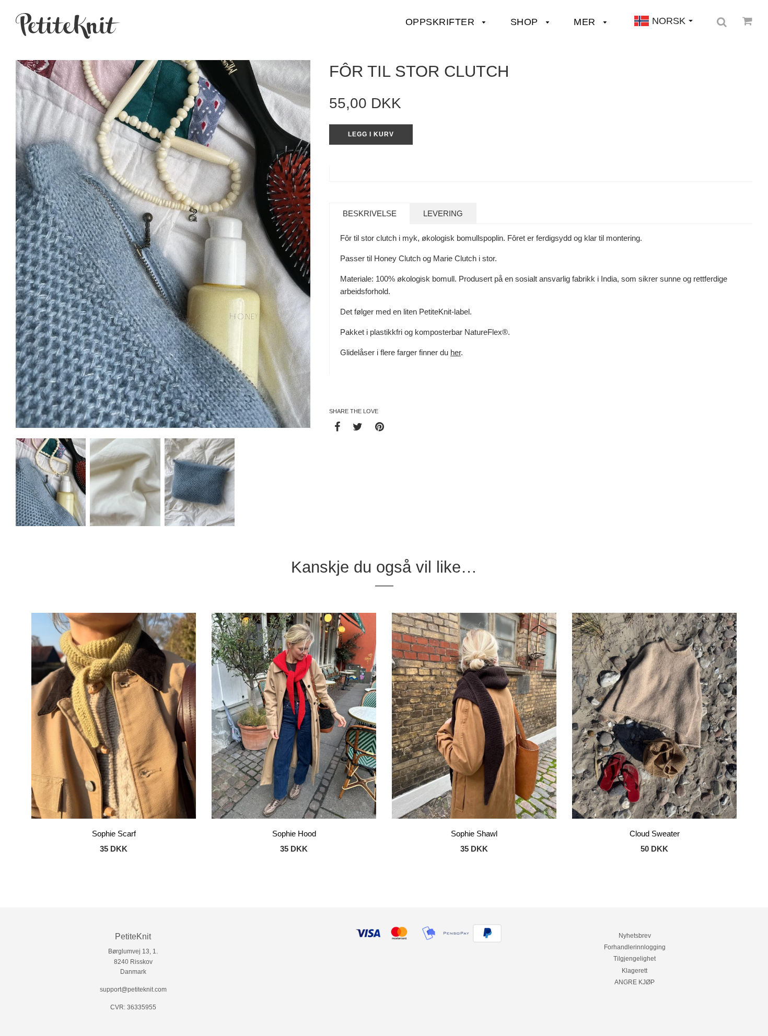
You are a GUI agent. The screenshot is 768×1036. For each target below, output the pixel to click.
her (455, 352)
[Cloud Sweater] (654, 717)
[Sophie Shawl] (474, 717)
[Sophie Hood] (294, 717)
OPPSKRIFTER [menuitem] (441, 22)
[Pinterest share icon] (379, 426)
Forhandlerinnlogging (635, 947)
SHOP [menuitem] (525, 22)
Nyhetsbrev (635, 935)
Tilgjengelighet (634, 958)
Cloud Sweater (655, 833)
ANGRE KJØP (634, 982)
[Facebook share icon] (337, 426)
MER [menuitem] (586, 22)
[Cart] (747, 21)
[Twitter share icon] (358, 426)
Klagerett (634, 970)
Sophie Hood (294, 833)
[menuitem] (68, 26)
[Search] (722, 22)
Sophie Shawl (474, 833)
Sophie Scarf (114, 833)
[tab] (369, 213)
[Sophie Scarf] (113, 717)
